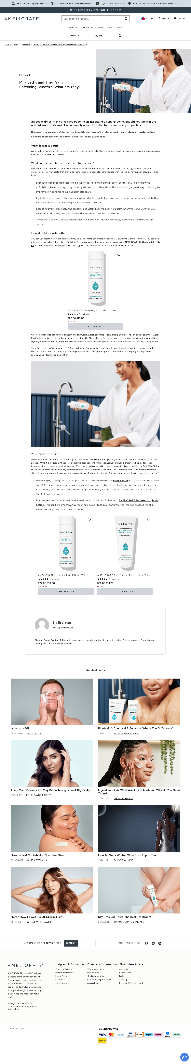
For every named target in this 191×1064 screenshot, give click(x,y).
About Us (123, 969)
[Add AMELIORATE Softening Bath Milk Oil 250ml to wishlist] (119, 254)
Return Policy (61, 976)
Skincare (74, 35)
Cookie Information (96, 976)
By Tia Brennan (123, 798)
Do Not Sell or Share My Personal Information (22, 1008)
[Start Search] (126, 19)
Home (8, 45)
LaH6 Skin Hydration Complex (79, 348)
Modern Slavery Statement (99, 979)
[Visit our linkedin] (160, 943)
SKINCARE (25, 74)
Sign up (70, 943)
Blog (16, 45)
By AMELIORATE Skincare (129, 922)
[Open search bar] (120, 35)
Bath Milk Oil (120, 480)
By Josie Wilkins (37, 860)
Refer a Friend (125, 973)
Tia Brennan (61, 622)
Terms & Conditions (96, 969)
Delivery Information (64, 973)
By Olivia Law (35, 733)
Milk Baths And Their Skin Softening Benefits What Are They (60, 45)
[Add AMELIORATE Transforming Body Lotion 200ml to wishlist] (148, 519)
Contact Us (60, 979)
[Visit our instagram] (153, 943)
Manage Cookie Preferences (20, 1003)
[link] (163, 19)
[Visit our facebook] (146, 943)
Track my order (62, 983)
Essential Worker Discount (131, 983)
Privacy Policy (93, 973)
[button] (184, 1057)
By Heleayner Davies (126, 733)
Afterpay (123, 979)
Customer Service (63, 969)
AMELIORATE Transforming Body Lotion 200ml (124, 575)
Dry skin (98, 35)
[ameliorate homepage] (22, 19)
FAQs (121, 976)
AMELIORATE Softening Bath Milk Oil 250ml (92, 310)
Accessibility (93, 983)
